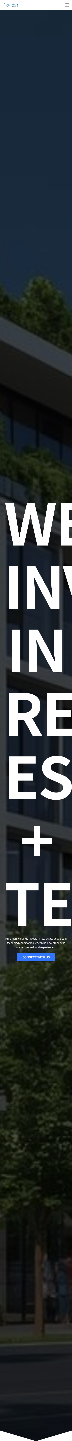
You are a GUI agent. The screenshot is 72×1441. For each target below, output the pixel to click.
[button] (67, 5)
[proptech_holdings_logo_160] (10, 4)
